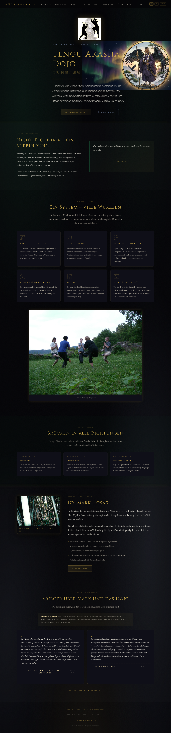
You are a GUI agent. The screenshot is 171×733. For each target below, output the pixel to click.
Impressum (71, 714)
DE (151, 4)
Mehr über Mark (80, 568)
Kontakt (139, 4)
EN (156, 4)
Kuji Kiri (86, 4)
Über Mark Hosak (106, 112)
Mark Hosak (108, 4)
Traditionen (60, 4)
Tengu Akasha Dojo (20, 3)
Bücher (120, 4)
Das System (46, 4)
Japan (96, 4)
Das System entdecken (76, 112)
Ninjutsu (75, 4)
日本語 (163, 4)
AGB (93, 714)
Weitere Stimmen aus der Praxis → (85, 691)
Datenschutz (83, 714)
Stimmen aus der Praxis (85, 720)
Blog (129, 4)
